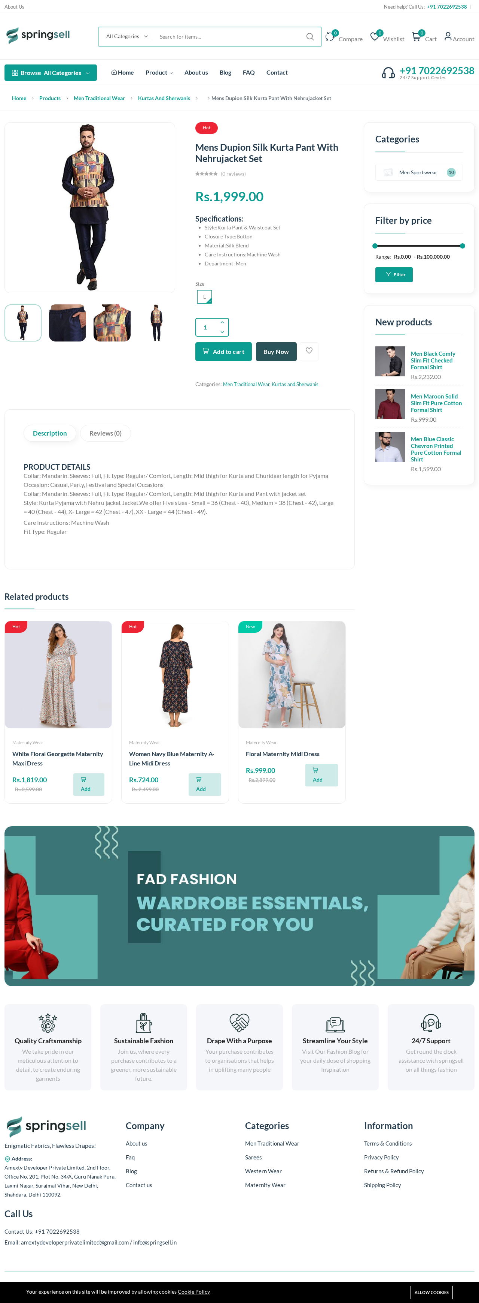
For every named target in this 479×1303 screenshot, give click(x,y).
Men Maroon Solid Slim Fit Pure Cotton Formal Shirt (436, 403)
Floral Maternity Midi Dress (283, 753)
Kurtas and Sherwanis (164, 98)
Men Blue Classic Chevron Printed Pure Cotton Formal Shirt (436, 449)
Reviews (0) (105, 433)
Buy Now (276, 351)
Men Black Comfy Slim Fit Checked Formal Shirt (433, 360)
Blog (225, 72)
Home (125, 72)
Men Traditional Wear (99, 98)
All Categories (51, 72)
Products (50, 98)
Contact (277, 72)
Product (157, 72)
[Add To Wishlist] (309, 351)
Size (199, 283)
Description (50, 433)
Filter (399, 274)
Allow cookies (432, 1292)
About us (196, 72)
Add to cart (229, 351)
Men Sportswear (418, 172)
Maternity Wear (27, 742)
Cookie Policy (194, 1291)
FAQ (249, 72)
